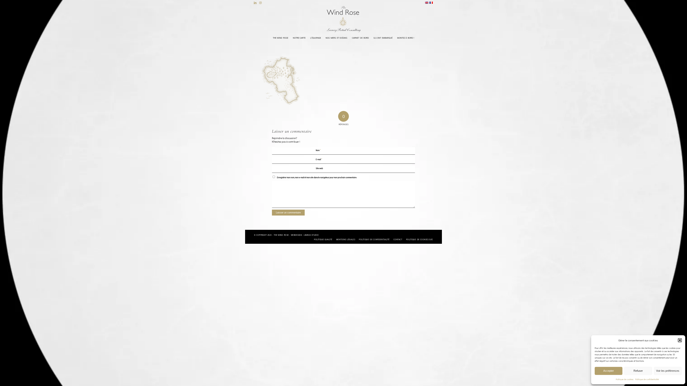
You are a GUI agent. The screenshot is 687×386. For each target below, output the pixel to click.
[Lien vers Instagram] (260, 2)
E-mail (319, 159)
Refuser (638, 370)
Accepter (608, 370)
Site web (319, 168)
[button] (680, 340)
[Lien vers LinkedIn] (255, 2)
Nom (318, 150)
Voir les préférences (667, 370)
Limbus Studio (311, 235)
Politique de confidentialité (647, 379)
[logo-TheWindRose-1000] (343, 19)
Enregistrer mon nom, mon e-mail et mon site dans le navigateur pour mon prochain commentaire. (317, 177)
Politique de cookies (625, 379)
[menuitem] (281, 37)
